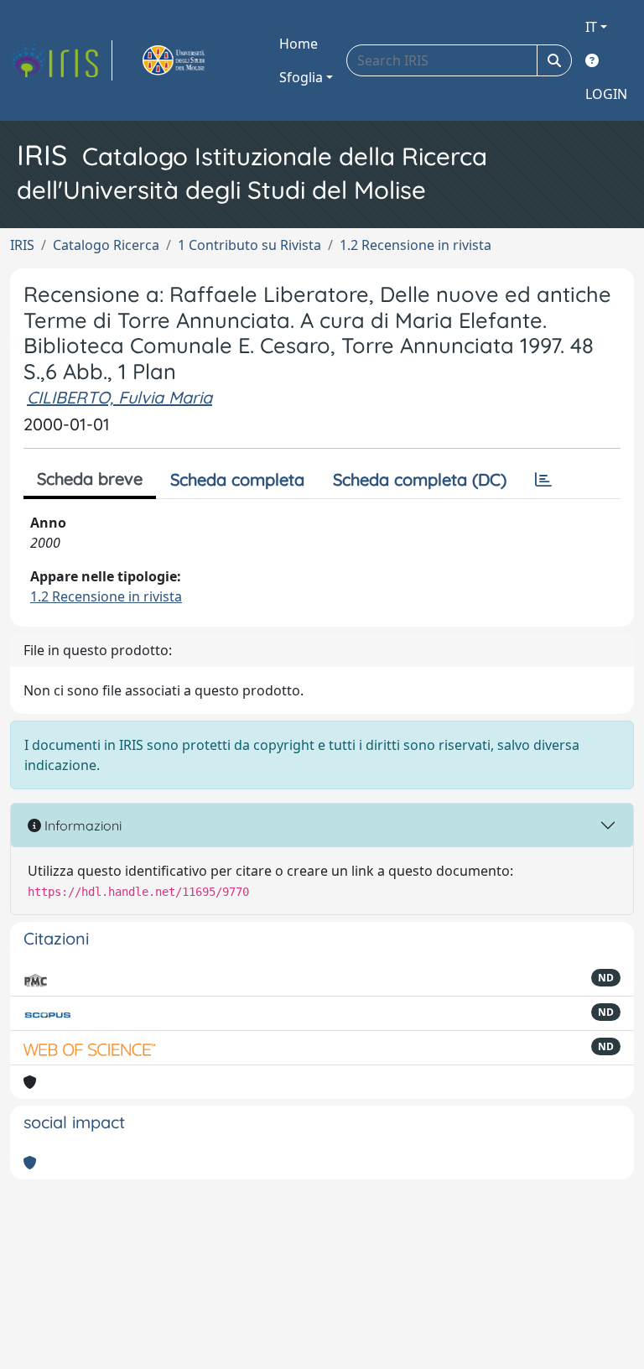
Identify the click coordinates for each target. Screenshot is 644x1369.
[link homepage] (61, 60)
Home (298, 43)
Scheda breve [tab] (90, 478)
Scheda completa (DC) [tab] (419, 479)
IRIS (22, 245)
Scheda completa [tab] (237, 479)
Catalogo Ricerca (106, 245)
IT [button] (591, 27)
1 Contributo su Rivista (249, 245)
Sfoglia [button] (301, 77)
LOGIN (606, 94)
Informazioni (81, 825)
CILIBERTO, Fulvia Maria (119, 397)
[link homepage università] (193, 60)
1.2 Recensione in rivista (415, 245)
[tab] (543, 479)
